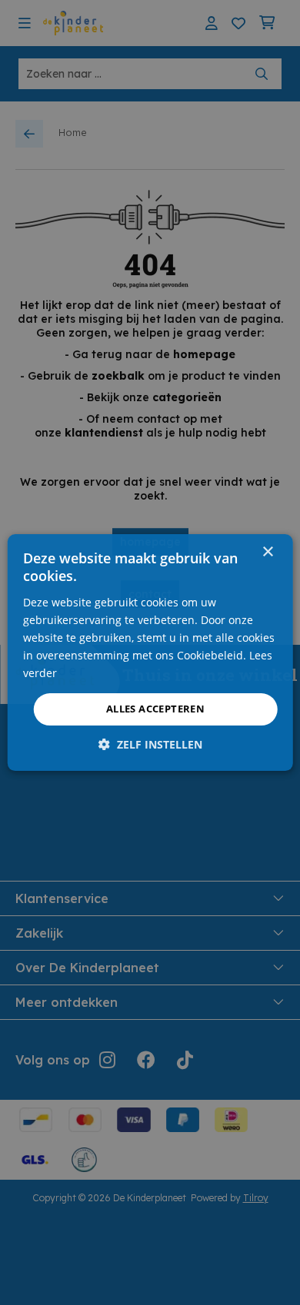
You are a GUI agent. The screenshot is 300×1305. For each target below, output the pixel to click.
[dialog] (150, 652)
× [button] (267, 552)
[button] (150, 744)
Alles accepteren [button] (155, 709)
